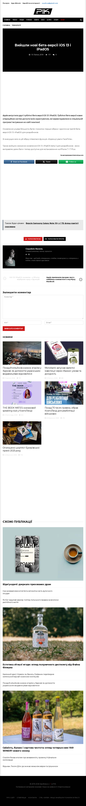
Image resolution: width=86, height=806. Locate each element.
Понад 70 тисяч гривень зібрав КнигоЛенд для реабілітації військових (61, 410)
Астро (49, 20)
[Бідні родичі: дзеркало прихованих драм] (43, 554)
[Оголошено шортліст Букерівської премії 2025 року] (22, 433)
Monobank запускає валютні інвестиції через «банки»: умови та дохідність (63, 370)
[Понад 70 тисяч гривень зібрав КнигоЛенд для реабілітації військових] (64, 393)
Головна (6, 25)
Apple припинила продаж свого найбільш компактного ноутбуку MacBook (60, 279)
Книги (36, 20)
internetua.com (77, 155)
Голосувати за (34, 239)
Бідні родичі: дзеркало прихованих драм (27, 584)
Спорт (56, 20)
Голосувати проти (56, 239)
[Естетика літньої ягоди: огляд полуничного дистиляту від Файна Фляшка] (43, 634)
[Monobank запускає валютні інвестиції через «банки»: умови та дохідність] (64, 353)
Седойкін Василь (34, 249)
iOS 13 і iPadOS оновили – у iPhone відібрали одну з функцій (25, 278)
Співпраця (21, 797)
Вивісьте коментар (13, 329)
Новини (7, 20)
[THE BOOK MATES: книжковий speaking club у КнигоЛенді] (22, 393)
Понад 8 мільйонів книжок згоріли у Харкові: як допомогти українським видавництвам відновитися (22, 370)
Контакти (32, 797)
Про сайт (10, 797)
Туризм (29, 20)
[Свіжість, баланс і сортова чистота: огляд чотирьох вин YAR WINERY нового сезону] (43, 717)
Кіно (42, 20)
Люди (21, 20)
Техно (15, 20)
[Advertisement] (43, 92)
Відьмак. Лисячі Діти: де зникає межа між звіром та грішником (30, 766)
